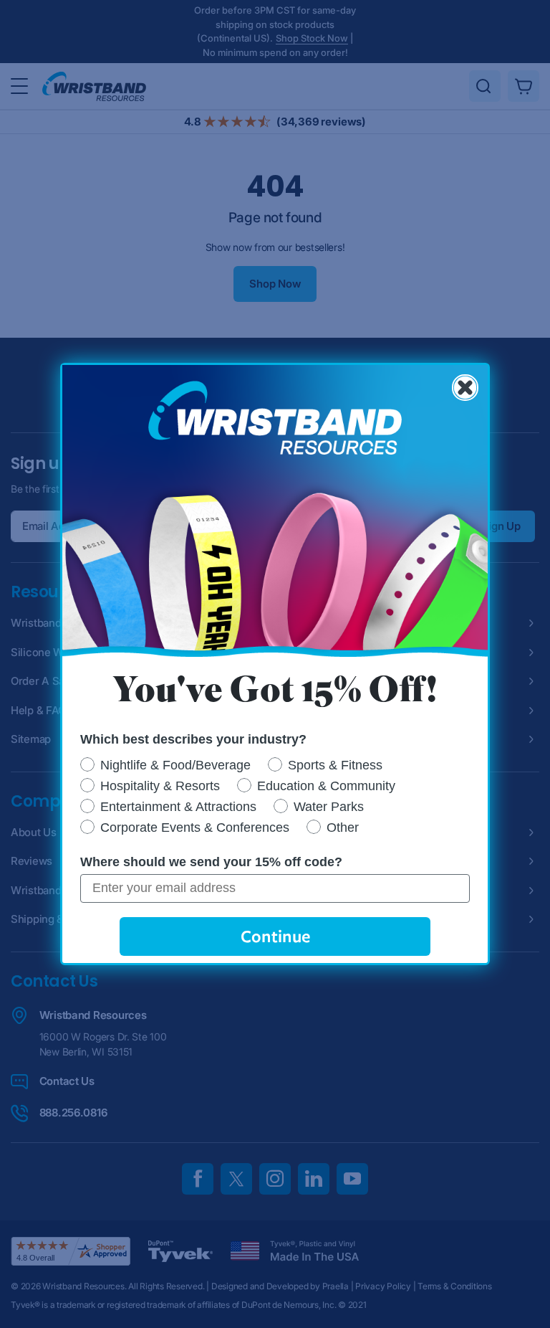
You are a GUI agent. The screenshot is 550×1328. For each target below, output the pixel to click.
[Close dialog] (465, 387)
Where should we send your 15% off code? (211, 862)
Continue (275, 935)
